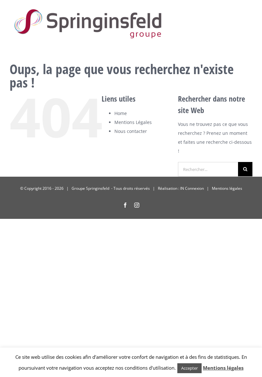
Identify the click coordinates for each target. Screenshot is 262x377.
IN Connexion (192, 188)
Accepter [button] (189, 368)
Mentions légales (227, 188)
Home (120, 113)
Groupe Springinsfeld (91, 188)
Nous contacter (130, 131)
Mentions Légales (133, 122)
